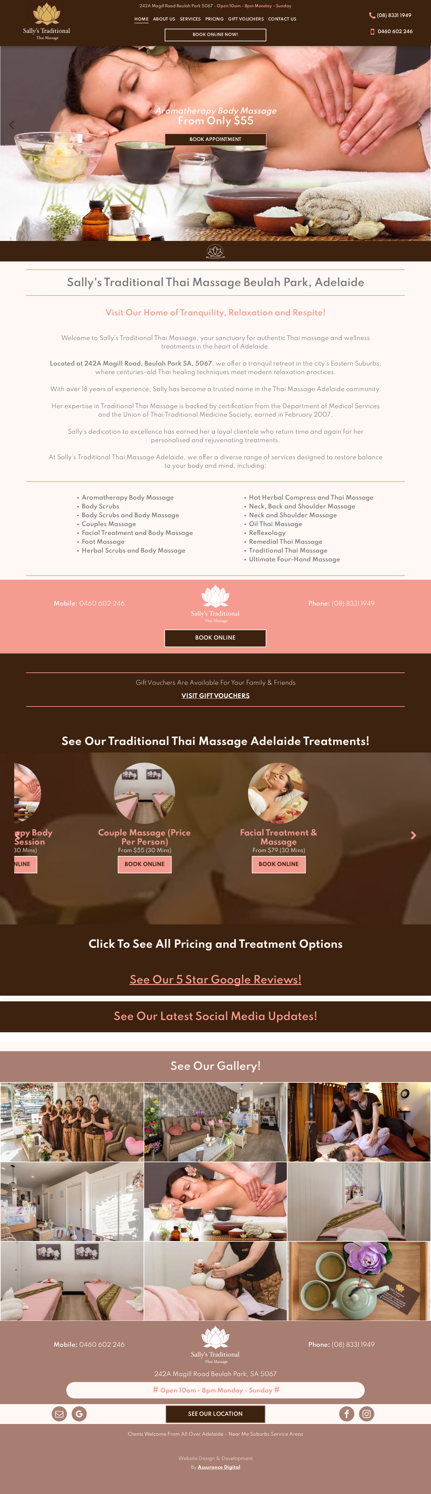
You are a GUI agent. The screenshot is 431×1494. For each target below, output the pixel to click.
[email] (59, 1414)
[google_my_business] (79, 1414)
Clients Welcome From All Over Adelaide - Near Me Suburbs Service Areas (215, 1434)
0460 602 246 (102, 604)
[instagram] (366, 1414)
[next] (413, 836)
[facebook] (346, 1414)
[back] (17, 836)
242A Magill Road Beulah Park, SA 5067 (215, 1374)
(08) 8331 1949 (353, 604)
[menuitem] (141, 19)
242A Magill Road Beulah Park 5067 (176, 6)
